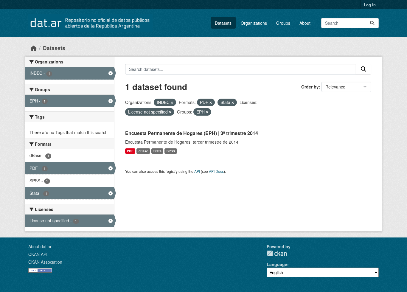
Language (277, 264)
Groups (283, 23)
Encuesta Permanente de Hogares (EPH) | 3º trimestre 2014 (191, 133)
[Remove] (172, 102)
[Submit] (372, 23)
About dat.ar (40, 246)
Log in (370, 4)
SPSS (171, 151)
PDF (130, 151)
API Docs (216, 171)
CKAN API (37, 254)
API (197, 171)
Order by (310, 87)
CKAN (277, 253)
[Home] (34, 48)
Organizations (254, 23)
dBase (143, 151)
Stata (157, 151)
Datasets (223, 23)
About (304, 23)
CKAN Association (45, 262)
